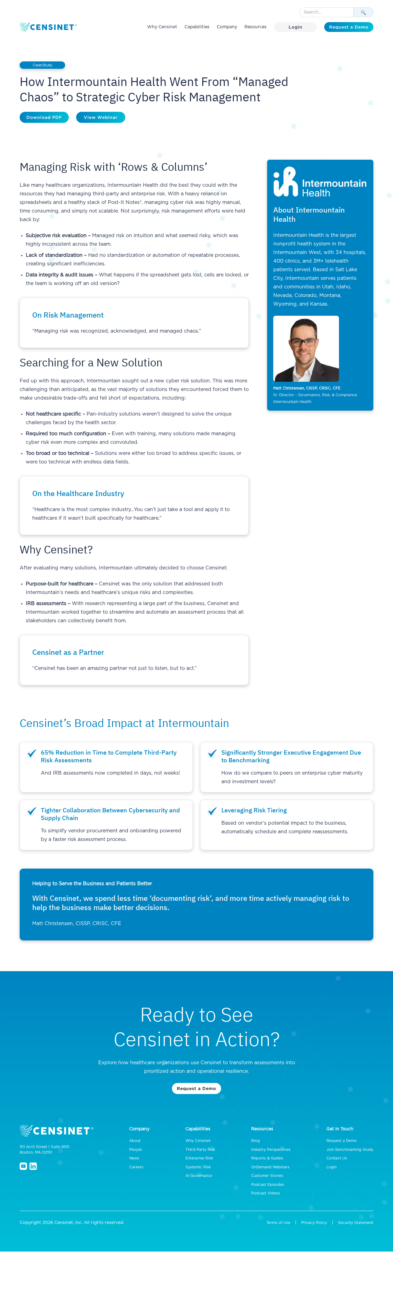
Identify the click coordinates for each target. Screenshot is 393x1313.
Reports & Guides (267, 1158)
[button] (197, 27)
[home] (49, 27)
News (134, 1158)
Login (295, 27)
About (135, 1141)
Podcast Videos (265, 1193)
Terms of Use (278, 1223)
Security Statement (355, 1223)
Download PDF (44, 117)
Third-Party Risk (200, 1149)
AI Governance (198, 1176)
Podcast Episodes (267, 1184)
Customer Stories (267, 1176)
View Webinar (101, 117)
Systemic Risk (198, 1167)
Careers (136, 1167)
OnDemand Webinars (270, 1167)
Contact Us (336, 1158)
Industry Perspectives (270, 1149)
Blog (255, 1141)
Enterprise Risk (199, 1158)
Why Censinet (162, 27)
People (135, 1149)
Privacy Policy (314, 1223)
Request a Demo (348, 27)
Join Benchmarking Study (349, 1149)
